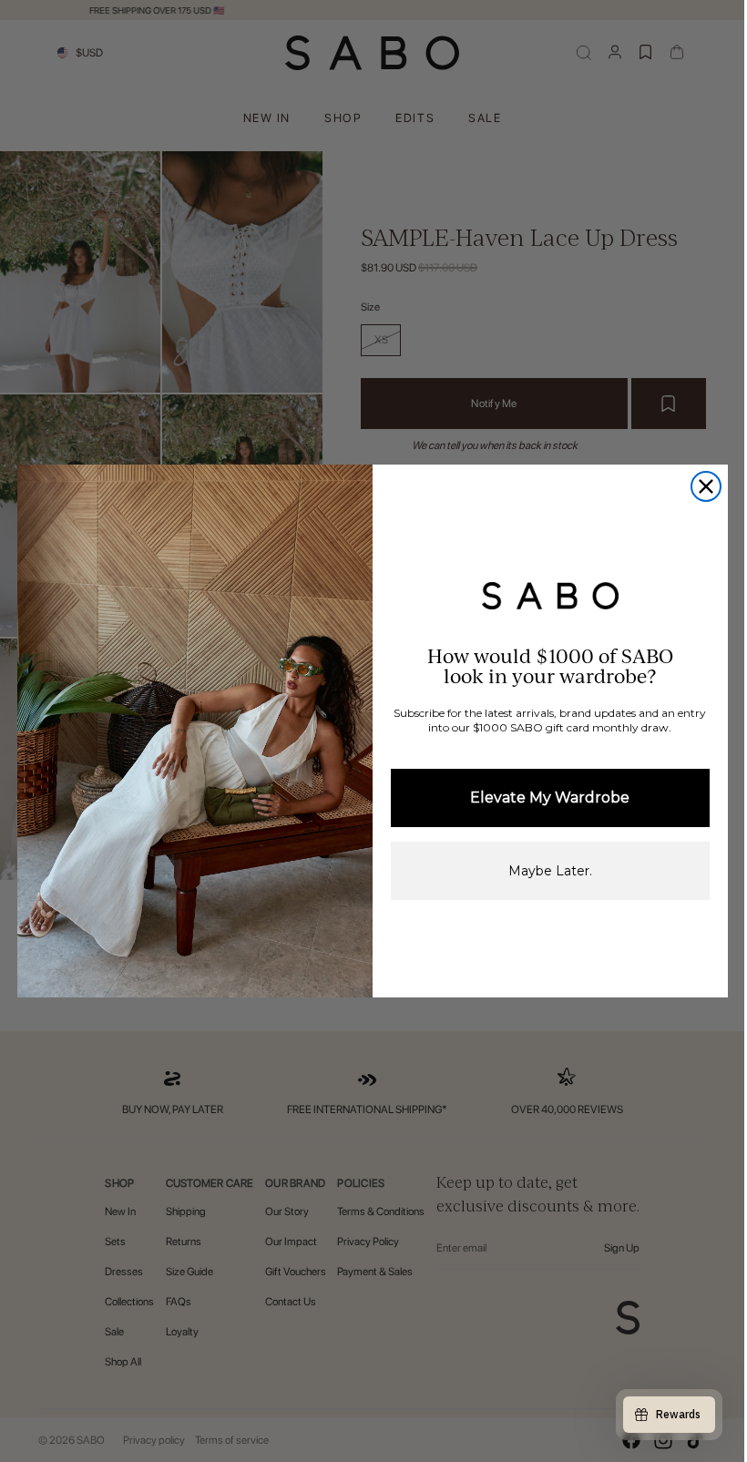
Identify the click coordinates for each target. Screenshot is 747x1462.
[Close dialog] (706, 486)
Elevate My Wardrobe (549, 797)
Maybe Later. (550, 871)
